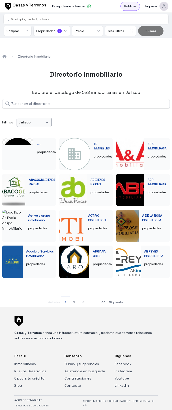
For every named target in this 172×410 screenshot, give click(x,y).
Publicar (130, 6)
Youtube (122, 378)
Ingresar (151, 6)
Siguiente (116, 302)
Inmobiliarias (25, 364)
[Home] (4, 56)
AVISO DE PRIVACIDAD (28, 400)
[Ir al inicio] (25, 6)
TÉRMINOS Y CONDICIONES (31, 405)
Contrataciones (77, 378)
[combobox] (88, 19)
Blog (18, 385)
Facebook (123, 364)
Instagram (123, 371)
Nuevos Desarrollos (30, 371)
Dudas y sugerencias (81, 364)
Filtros (7, 122)
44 (103, 302)
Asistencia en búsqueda (84, 371)
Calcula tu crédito (29, 378)
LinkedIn (122, 385)
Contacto (72, 385)
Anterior (54, 302)
